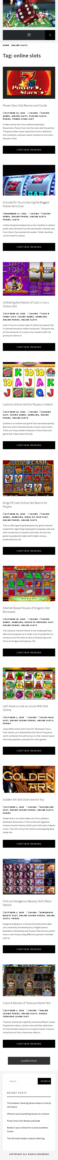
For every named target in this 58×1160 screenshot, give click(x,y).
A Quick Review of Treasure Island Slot (27, 1003)
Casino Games (26, 317)
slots (16, 220)
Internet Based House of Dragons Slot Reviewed (26, 610)
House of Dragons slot (39, 622)
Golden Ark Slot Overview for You (23, 799)
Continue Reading (29, 149)
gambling (41, 317)
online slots (20, 116)
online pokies (20, 216)
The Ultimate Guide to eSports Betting (26, 1138)
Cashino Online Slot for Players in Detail (28, 404)
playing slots (37, 116)
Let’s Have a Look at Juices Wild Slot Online (25, 708)
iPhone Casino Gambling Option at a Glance (28, 1113)
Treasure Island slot (16, 1016)
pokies (7, 119)
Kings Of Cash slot (36, 517)
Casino (34, 113)
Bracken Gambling (29, 9)
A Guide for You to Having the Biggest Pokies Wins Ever (26, 204)
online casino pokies (23, 720)
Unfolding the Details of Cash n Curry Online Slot (26, 304)
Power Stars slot (23, 119)
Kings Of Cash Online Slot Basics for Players (25, 505)
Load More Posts (29, 1060)
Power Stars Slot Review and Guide (25, 105)
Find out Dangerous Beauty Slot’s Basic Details (27, 903)
